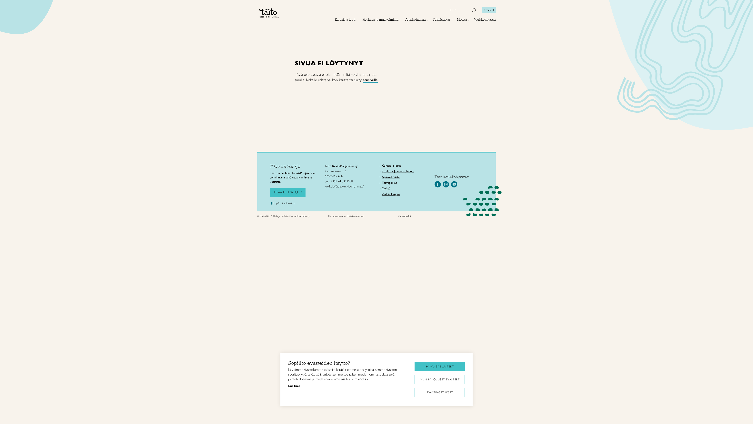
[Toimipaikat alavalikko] (452, 20)
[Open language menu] (454, 10)
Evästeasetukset (440, 392)
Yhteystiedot (404, 216)
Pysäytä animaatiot (285, 203)
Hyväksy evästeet (440, 366)
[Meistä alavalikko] (469, 20)
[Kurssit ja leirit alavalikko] (357, 20)
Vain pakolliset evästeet (440, 379)
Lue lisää (294, 386)
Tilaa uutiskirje (286, 192)
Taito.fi (490, 10)
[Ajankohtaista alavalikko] (427, 20)
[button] (474, 10)
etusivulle (370, 80)
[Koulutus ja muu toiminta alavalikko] (400, 20)
